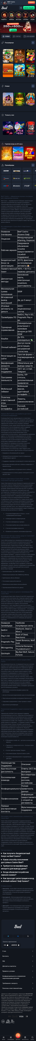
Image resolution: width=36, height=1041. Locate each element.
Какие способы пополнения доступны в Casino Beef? (14, 860)
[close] (1, 2)
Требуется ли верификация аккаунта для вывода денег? (14, 867)
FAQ (3, 961)
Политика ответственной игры (12, 988)
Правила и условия (8, 971)
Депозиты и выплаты (9, 966)
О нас (4, 951)
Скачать (31, 2)
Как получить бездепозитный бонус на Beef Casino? (15, 854)
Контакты (5, 956)
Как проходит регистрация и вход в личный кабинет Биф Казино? (17, 879)
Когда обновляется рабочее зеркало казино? (15, 873)
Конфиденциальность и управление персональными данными (14, 977)
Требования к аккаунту (9, 983)
